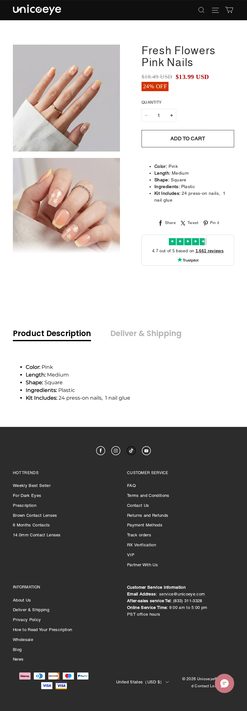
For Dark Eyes (27, 495)
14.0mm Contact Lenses (37, 535)
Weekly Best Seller (31, 485)
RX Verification (141, 544)
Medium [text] (47, 375)
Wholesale (23, 639)
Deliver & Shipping (31, 609)
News (18, 659)
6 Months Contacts (31, 525)
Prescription (24, 505)
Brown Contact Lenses (35, 515)
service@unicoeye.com (182, 594)
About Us (22, 600)
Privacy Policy (27, 619)
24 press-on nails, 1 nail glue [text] (78, 398)
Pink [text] (40, 367)
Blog (17, 649)
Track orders (139, 535)
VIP (130, 554)
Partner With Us (142, 564)
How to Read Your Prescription (42, 629)
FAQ (131, 485)
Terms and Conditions (148, 495)
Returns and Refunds (147, 515)
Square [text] (44, 382)
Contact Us (138, 505)
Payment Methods (144, 525)
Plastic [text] (50, 390)
